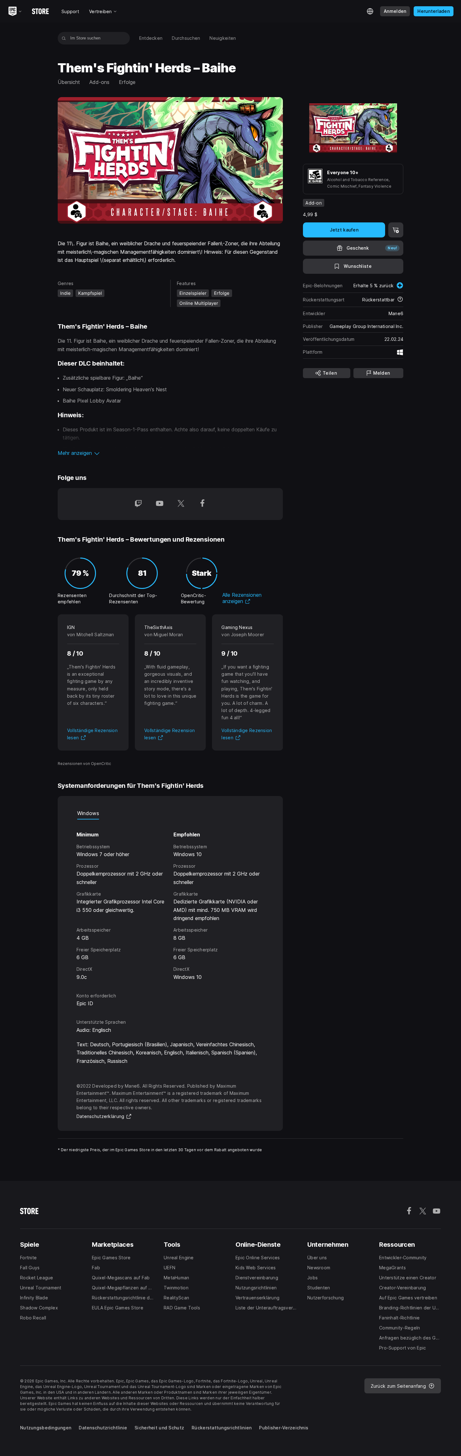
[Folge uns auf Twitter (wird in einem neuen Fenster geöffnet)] (181, 504)
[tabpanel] (170, 900)
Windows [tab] (88, 813)
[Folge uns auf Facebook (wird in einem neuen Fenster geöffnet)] (202, 504)
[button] (170, 453)
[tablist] (170, 813)
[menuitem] (151, 38)
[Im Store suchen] (64, 38)
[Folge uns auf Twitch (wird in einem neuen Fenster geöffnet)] (138, 504)
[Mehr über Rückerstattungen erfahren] (400, 300)
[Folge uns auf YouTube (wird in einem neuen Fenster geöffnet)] (159, 504)
